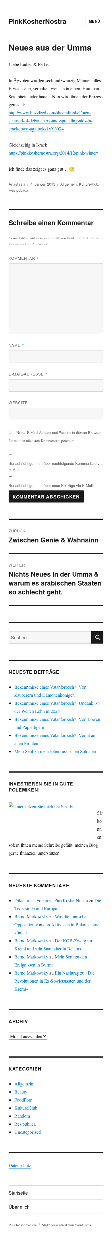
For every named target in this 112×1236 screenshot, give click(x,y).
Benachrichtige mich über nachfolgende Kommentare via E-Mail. (56, 466)
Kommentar (24, 258)
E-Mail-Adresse (28, 374)
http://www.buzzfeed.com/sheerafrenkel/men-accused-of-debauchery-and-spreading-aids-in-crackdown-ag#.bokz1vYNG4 (50, 120)
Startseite (18, 1192)
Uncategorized (27, 1132)
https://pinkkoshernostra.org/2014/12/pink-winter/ (53, 153)
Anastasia (17, 184)
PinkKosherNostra (37, 21)
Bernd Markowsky (31, 916)
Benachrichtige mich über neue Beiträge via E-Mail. (51, 485)
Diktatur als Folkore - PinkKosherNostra (51, 900)
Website (18, 402)
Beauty (20, 1092)
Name (16, 345)
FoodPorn (23, 1100)
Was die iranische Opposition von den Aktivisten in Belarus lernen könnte (58, 924)
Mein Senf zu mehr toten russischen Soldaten (55, 751)
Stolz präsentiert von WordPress (66, 1224)
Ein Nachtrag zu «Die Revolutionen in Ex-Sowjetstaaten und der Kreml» (54, 981)
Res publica (18, 190)
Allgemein (68, 184)
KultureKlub (88, 184)
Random (22, 1116)
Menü (94, 21)
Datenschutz (20, 1165)
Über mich (19, 1207)
